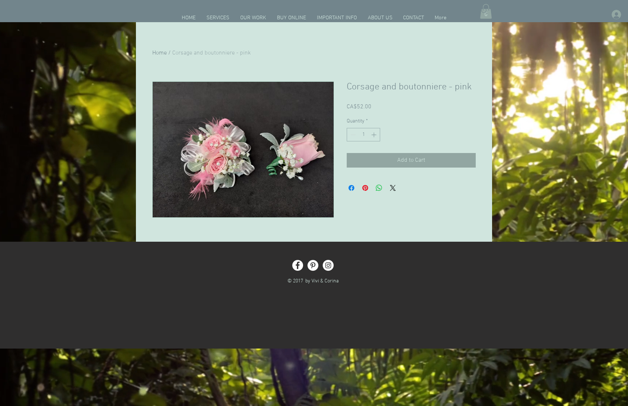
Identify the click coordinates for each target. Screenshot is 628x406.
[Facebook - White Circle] (297, 265)
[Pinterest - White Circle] (312, 265)
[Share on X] (393, 188)
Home (159, 53)
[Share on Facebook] (351, 188)
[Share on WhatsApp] (379, 188)
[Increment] (374, 134)
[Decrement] (352, 134)
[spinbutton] (363, 134)
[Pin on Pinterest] (365, 188)
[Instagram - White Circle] (328, 265)
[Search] (484, 11)
